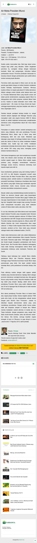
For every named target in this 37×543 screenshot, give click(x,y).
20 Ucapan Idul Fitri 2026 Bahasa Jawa (20, 404)
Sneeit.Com (21, 539)
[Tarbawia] (12, 5)
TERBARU (6, 390)
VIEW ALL (30, 390)
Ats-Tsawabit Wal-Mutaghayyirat (19, 469)
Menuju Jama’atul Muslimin (17, 452)
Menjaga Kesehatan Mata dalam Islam (20, 395)
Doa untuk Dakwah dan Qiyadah (19, 476)
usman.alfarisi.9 (12, 340)
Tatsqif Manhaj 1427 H (16, 493)
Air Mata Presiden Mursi (23, 345)
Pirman (16, 331)
